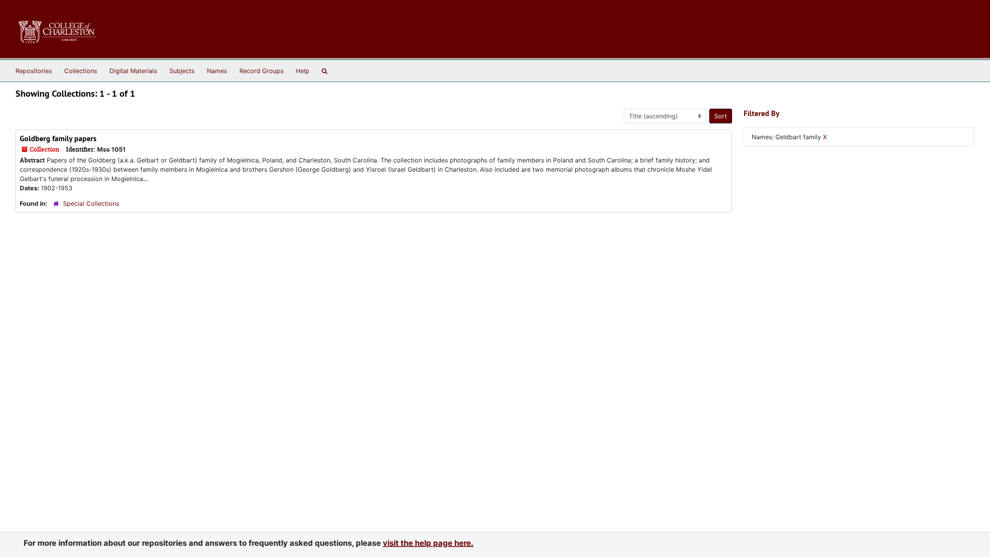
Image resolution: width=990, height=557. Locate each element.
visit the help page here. (428, 543)
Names (217, 71)
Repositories (33, 71)
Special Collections (91, 203)
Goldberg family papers (58, 138)
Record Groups (261, 71)
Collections (80, 71)
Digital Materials (133, 71)
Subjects (182, 71)
